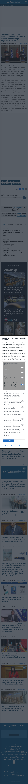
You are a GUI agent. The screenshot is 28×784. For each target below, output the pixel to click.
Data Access (14, 445)
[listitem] (14, 364)
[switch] (22, 367)
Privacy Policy (22, 445)
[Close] (25, 338)
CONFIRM (8, 440)
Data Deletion (6, 445)
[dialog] (14, 392)
